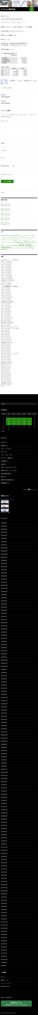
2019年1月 (4, 806)
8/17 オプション (6, 222)
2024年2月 (4, 616)
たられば (3, 237)
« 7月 (2, 431)
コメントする (23, 22)
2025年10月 (4, 554)
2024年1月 (4, 619)
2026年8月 (4, 523)
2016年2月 (4, 915)
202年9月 (3, 965)
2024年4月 (4, 610)
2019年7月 (4, 788)
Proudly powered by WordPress (8, 1013)
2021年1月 (4, 732)
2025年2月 (4, 579)
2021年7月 (4, 713)
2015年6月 (4, 940)
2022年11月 (4, 663)
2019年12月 (4, 772)
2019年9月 (4, 781)
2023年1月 (4, 657)
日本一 (35, 242)
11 (14, 421)
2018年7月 (4, 825)
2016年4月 (4, 909)
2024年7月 (4, 601)
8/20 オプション (6, 208)
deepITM (8, 235)
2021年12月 (4, 697)
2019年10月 (4, 778)
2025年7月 (4, 563)
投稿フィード (4, 980)
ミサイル (3, 242)
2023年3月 (4, 650)
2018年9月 (4, 819)
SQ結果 (3, 445)
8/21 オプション (6, 204)
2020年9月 (4, 744)
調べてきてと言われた (21, 247)
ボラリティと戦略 (6, 458)
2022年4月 (4, 685)
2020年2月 (4, 766)
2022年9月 (4, 669)
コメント (4, 121)
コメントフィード (6, 983)
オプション (6, 16)
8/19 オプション (6, 213)
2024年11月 (4, 588)
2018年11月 (4, 813)
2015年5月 (4, 944)
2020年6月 (4, 753)
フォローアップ (4, 241)
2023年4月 (4, 647)
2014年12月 (4, 959)
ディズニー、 (23, 239)
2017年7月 (4, 862)
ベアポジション (17, 241)
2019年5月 (4, 794)
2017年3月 (4, 875)
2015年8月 (4, 934)
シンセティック (5, 239)
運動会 (32, 247)
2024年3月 (4, 613)
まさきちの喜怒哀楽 (8, 9)
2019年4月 (4, 797)
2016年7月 (4, 900)
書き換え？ (3, 245)
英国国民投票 (5, 248)
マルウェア (33, 241)
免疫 (27, 242)
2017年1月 (4, 881)
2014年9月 (4, 962)
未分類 (3, 464)
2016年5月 (4, 906)
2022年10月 (4, 666)
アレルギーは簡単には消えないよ (12, 237)
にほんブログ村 (5, 504)
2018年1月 (4, 844)
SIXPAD (16, 235)
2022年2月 (4, 691)
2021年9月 (4, 707)
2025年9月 (4, 557)
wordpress (32, 235)
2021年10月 (4, 703)
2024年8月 (4, 597)
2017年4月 (4, 872)
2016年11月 (4, 887)
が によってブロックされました (16, 1003)
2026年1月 (4, 544)
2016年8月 (4, 897)
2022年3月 (4, 688)
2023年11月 (4, 626)
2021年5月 (4, 719)
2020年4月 (4, 760)
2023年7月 (4, 638)
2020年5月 (4, 756)
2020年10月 (4, 741)
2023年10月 (4, 629)
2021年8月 (4, 710)
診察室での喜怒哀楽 (6, 480)
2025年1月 (4, 582)
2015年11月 (4, 925)
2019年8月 (4, 785)
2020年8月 (4, 747)
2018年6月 (4, 828)
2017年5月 (4, 869)
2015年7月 (4, 937)
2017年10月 (4, 853)
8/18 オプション (6, 218)
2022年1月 (4, 694)
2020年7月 (4, 750)
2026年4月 (4, 535)
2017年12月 (4, 847)
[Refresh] (14, 166)
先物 (25, 242)
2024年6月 (4, 604)
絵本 (2, 476)
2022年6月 (4, 679)
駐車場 (5, 249)
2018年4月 (4, 834)
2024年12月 (4, 585)
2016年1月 (4, 919)
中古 (15, 242)
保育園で (22, 242)
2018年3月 (4, 838)
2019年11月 (4, 775)
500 (5, 235)
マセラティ (26, 241)
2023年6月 (4, 641)
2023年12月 (4, 622)
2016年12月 (4, 884)
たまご (3, 451)
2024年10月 (4, 591)
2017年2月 (4, 878)
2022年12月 (4, 660)
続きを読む (26, 245)
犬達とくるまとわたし (7, 467)
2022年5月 (4, 682)
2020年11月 (4, 738)
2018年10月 (4, 816)
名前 (3, 143)
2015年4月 (4, 947)
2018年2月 (4, 841)
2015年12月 (4, 922)
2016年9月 (4, 894)
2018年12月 (4, 809)
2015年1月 (4, 956)
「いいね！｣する (6, 87)
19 (19, 424)
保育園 (18, 242)
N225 (2, 16)
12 (19, 421)
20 (24, 424)
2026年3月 (4, 538)
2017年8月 (4, 859)
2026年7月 (4, 526)
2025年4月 (4, 573)
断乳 (33, 242)
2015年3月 (4, 950)
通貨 (30, 247)
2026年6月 (4, 529)
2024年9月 (4, 594)
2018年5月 (4, 831)
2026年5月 (4, 532)
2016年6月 (4, 903)
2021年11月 (4, 700)
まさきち (15, 22)
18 (14, 424)
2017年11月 (4, 850)
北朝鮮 (30, 242)
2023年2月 (4, 654)
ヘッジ (9, 241)
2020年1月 (4, 769)
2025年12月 (4, 548)
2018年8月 (4, 822)
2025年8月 (4, 560)
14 (29, 421)
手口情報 (3, 461)
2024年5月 (4, 607)
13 (24, 421)
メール (4, 150)
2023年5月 (4, 644)
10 (8, 421)
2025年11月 (4, 551)
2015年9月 (4, 931)
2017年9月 (4, 856)
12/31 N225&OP (5, 102)
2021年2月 (4, 728)
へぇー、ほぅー (5, 455)
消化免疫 (8, 245)
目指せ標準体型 (5, 473)
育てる (34, 245)
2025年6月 (4, 566)
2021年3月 (4, 725)
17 (8, 424)
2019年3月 (4, 800)
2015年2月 (4, 953)
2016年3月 (4, 912)
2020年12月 (4, 735)
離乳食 (2, 249)
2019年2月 (4, 803)
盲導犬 (17, 245)
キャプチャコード (6, 174)
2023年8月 (4, 635)
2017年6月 (4, 866)
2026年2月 (4, 541)
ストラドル (11, 239)
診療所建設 (4, 483)
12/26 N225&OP (5, 96)
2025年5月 (4, 569)
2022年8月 (4, 672)
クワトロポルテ (32, 237)
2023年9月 (4, 632)
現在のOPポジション (7, 470)
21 (29, 424)
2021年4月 (4, 722)
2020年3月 (4, 763)
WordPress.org (5, 986)
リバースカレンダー (9, 242)
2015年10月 (4, 928)
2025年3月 (4, 576)
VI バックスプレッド (24, 235)
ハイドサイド (29, 239)
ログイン (3, 977)
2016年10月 (4, 891)
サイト (3, 157)
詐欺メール (13, 247)
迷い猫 (27, 247)
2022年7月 (4, 675)
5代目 (2, 235)
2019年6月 (4, 791)
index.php (12, 235)
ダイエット (17, 239)
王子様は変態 (13, 245)
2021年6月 (4, 716)
